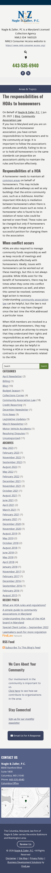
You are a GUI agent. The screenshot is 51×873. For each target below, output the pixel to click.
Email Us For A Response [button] (27, 735)
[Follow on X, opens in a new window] (28, 73)
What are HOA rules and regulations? (24, 605)
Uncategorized (11, 438)
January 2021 (10, 519)
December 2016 (12, 581)
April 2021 (8, 505)
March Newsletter (13, 423)
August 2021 (10, 495)
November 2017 (12, 571)
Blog (17, 116)
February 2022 (11, 476)
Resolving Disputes (14, 433)
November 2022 (12, 457)
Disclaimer (11, 858)
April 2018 (8, 562)
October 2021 (10, 490)
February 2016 (11, 590)
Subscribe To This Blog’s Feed (22, 647)
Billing (6, 381)
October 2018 (10, 543)
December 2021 (12, 481)
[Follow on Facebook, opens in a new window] (23, 73)
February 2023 (11, 452)
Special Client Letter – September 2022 (25, 627)
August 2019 (10, 533)
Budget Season (11, 390)
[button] (48, 853)
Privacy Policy (37, 858)
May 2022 (8, 471)
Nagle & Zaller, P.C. (29, 112)
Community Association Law (19, 400)
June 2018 (8, 552)
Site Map (23, 858)
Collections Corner (13, 395)
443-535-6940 (25, 65)
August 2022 (10, 467)
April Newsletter (12, 376)
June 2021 (8, 500)
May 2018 (8, 557)
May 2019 (8, 538)
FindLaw (25, 866)
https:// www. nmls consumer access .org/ (25, 45)
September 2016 (12, 585)
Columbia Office (10, 783)
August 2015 (10, 595)
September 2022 (12, 462)
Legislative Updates (14, 419)
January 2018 (10, 566)
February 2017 (11, 576)
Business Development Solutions (24, 862)
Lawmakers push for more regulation (25, 632)
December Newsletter (15, 409)
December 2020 (12, 524)
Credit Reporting (12, 404)
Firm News (9, 414)
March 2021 (9, 509)
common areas (11, 180)
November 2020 (12, 528)
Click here (14, 690)
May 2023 (8, 448)
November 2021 (12, 486)
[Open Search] (25, 52)
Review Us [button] (25, 844)
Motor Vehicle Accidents (17, 428)
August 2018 (10, 547)
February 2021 (11, 514)
